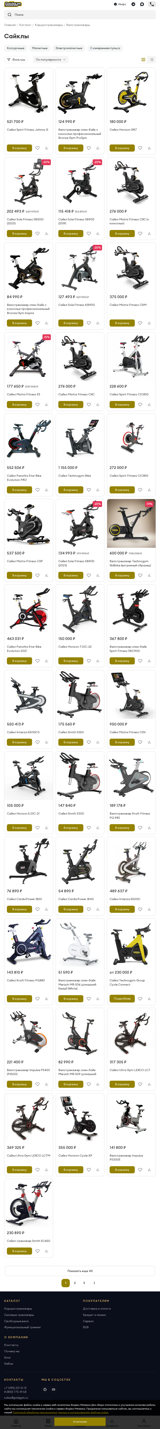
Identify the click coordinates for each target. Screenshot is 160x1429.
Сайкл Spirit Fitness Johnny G (27, 130)
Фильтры (18, 59)
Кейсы (8, 1363)
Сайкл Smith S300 (71, 813)
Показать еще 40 (80, 1271)
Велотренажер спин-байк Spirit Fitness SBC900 (128, 649)
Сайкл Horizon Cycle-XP (75, 1155)
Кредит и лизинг (94, 1315)
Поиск (18, 15)
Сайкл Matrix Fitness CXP (25, 561)
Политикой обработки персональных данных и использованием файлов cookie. (61, 1412)
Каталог (25, 24)
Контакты (11, 1345)
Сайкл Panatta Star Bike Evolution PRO (24, 478)
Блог (7, 1357)
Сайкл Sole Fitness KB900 (76, 305)
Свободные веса (16, 1321)
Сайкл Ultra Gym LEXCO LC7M (28, 1155)
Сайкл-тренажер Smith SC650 (28, 1241)
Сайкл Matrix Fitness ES (23, 394)
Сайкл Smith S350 (71, 732)
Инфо (122, 4)
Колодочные (15, 48)
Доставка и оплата (97, 1308)
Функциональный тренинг (22, 1327)
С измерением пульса (105, 48)
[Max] (142, 4)
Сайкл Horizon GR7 (123, 130)
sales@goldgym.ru (16, 1397)
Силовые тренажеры (19, 1315)
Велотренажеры (78, 24)
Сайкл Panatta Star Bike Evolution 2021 (24, 649)
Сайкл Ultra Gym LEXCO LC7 (130, 1070)
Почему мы (12, 1351)
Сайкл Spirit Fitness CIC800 (129, 394)
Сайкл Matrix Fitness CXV (128, 732)
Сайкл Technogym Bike (74, 476)
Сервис (88, 1321)
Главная (10, 24)
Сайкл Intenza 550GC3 (23, 732)
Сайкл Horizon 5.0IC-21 (23, 813)
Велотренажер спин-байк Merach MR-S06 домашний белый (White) (77, 984)
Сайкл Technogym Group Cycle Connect (127, 982)
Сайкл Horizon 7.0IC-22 (75, 647)
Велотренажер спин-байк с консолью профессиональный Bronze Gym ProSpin (79, 134)
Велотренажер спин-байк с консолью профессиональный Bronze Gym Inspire (28, 309)
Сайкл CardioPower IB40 (76, 899)
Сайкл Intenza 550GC (125, 899)
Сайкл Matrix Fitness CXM (128, 305)
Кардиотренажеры (49, 24)
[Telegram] (133, 4)
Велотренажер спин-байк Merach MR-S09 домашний (77, 1072)
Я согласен (80, 1421)
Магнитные (40, 48)
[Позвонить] (152, 4)
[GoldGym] (13, 4)
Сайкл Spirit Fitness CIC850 (129, 476)
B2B (86, 1327)
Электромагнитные (68, 48)
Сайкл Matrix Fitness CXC (76, 394)
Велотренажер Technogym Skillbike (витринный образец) (130, 563)
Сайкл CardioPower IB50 (24, 899)
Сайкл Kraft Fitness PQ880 (26, 980)
